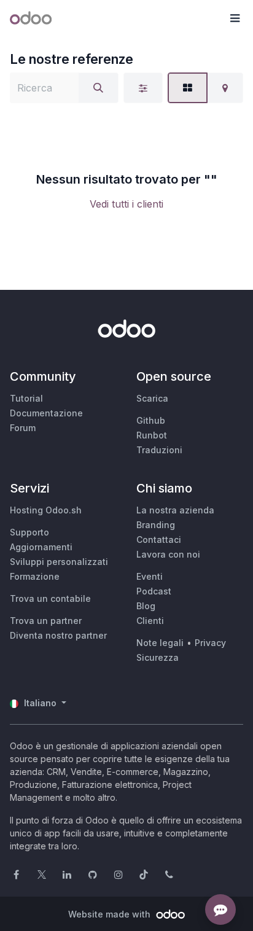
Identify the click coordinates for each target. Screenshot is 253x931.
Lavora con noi (168, 554)
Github (150, 420)
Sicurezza (157, 657)
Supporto (29, 532)
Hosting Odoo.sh (46, 510)
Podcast (153, 591)
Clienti (150, 620)
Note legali (160, 642)
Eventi (149, 576)
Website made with (110, 914)
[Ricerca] (98, 87)
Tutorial (26, 398)
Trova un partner (46, 620)
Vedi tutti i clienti (126, 204)
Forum (23, 428)
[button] (234, 18)
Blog (145, 606)
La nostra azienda (175, 510)
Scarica (152, 398)
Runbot (151, 435)
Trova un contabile (50, 598)
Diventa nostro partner (58, 635)
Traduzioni (159, 450)
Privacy (210, 642)
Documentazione (46, 413)
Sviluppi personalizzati (59, 561)
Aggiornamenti (41, 547)
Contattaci (158, 539)
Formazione (35, 576)
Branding (155, 525)
